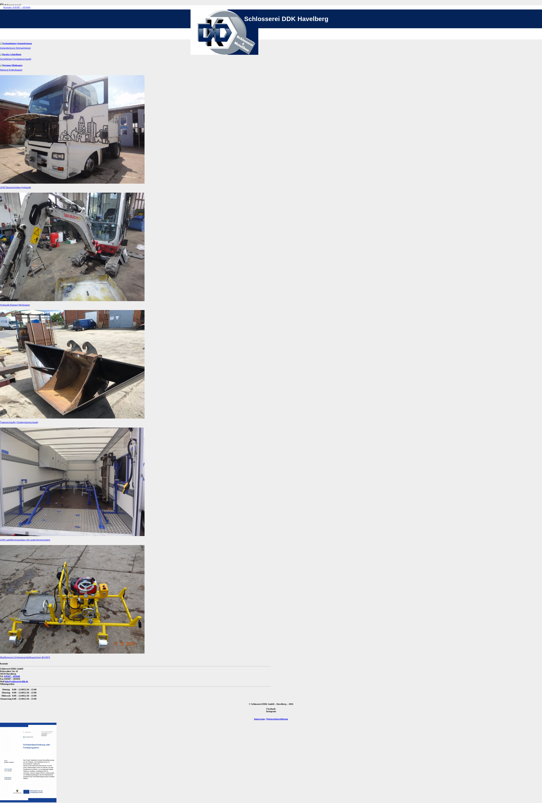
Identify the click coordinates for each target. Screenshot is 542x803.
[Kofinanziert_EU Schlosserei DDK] (28, 801)
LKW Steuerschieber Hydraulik (15, 187)
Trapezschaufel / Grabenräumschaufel (19, 422)
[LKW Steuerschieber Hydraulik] (72, 183)
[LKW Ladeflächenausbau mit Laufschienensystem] (72, 535)
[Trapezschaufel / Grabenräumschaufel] (72, 418)
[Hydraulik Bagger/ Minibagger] (72, 300)
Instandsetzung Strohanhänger (15, 48)
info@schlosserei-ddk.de (16, 681)
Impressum (259, 719)
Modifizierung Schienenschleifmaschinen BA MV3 (25, 657)
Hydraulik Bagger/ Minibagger (15, 305)
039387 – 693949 (12, 676)
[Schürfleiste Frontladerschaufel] (10, 54)
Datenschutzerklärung (277, 719)
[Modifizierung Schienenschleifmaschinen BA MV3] (72, 653)
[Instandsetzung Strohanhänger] (16, 43)
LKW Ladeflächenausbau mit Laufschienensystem (25, 540)
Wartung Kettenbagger (11, 70)
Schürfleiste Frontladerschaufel (15, 59)
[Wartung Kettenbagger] (11, 65)
